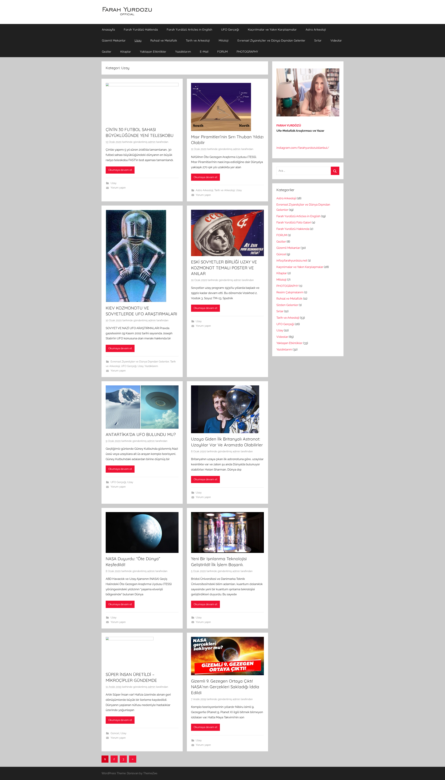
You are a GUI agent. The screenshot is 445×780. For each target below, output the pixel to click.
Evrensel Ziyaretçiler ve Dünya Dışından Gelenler (271, 40)
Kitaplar (125, 51)
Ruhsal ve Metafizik (163, 40)
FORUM (222, 51)
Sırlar (318, 40)
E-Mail (204, 51)
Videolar (336, 40)
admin (152, 142)
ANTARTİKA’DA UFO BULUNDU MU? (141, 434)
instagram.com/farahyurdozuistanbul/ (302, 147)
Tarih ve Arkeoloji (198, 40)
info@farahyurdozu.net (291, 260)
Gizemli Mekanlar (114, 40)
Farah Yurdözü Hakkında (141, 29)
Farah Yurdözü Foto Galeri (293, 222)
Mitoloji (224, 40)
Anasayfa (108, 29)
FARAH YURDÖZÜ (288, 125)
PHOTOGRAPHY (247, 51)
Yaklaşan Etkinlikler (153, 51)
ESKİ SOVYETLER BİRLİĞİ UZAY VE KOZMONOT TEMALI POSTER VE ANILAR (224, 267)
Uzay (138, 40)
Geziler (106, 51)
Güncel (115, 733)
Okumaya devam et (120, 169)
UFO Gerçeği (230, 29)
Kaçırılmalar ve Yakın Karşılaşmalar (272, 29)
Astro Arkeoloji (316, 29)
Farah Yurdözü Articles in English (189, 29)
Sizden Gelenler (287, 305)
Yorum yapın (118, 187)
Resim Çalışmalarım (290, 292)
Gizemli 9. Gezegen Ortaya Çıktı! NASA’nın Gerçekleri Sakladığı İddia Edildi (225, 686)
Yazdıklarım (183, 51)
